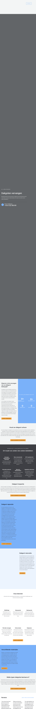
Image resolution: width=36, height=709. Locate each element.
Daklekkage (6, 610)
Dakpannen (29, 628)
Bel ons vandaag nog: (8, 204)
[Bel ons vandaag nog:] (2, 204)
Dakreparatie (18, 610)
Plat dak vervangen (7, 628)
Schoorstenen (18, 628)
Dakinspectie (29, 610)
